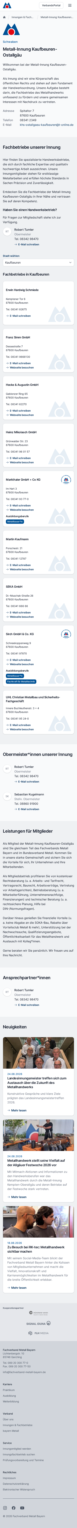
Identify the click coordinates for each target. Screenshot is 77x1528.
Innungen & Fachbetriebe (26, 17)
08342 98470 (29, 239)
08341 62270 (19, 404)
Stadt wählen (11, 255)
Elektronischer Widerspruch (19, 1489)
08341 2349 (28, 120)
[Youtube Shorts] (22, 1508)
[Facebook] (13, 1508)
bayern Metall (11, 1430)
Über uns (8, 1419)
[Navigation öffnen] (70, 5)
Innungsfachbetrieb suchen (19, 1454)
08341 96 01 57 (20, 451)
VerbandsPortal (51, 5)
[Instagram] (5, 1508)
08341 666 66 (19, 606)
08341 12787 (18, 558)
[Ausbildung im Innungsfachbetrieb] (66, 479)
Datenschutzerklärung (16, 1483)
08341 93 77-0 (20, 499)
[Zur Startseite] (7, 5)
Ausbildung (9, 1395)
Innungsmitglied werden (17, 1448)
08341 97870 (19, 653)
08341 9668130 (20, 356)
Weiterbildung (11, 1401)
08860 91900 (29, 803)
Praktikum (9, 1389)
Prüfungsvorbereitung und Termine (23, 1460)
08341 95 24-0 (20, 718)
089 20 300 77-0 (18, 1362)
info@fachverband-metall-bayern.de (24, 1372)
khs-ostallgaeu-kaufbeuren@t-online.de (46, 125)
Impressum (9, 1478)
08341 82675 (19, 309)
